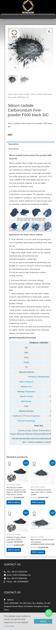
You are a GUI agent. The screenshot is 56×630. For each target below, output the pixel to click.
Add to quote (14, 502)
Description (14, 144)
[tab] (31, 144)
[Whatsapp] (48, 612)
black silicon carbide (21, 94)
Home (10, 94)
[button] (28, 16)
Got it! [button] (43, 621)
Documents (14, 149)
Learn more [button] (9, 626)
